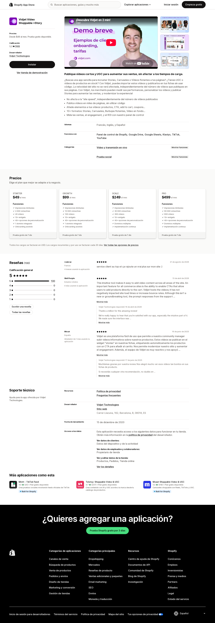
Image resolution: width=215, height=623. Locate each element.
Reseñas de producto (100, 570)
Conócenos (174, 558)
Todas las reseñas (21, 312)
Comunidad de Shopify (140, 570)
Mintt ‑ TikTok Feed (29, 482)
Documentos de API (139, 564)
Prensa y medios (177, 576)
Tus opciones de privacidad (143, 614)
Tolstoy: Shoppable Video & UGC (102, 482)
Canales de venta (58, 558)
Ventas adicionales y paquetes (105, 576)
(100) (17, 46)
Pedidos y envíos (58, 576)
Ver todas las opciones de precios (121, 245)
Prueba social (104, 156)
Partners (172, 581)
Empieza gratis (193, 4)
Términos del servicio (66, 614)
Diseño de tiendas (59, 581)
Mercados (94, 564)
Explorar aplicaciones (136, 4)
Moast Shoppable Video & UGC (168, 482)
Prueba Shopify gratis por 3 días (107, 530)
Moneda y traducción (100, 599)
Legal (171, 593)
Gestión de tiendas (59, 593)
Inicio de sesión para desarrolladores (29, 614)
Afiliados (173, 587)
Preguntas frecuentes (109, 395)
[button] (40, 487)
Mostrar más (102, 302)
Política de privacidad (109, 391)
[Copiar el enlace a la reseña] (73, 262)
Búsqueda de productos (62, 564)
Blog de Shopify (137, 576)
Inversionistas (175, 570)
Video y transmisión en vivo (112, 147)
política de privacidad (141, 434)
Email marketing (97, 581)
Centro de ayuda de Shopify (143, 558)
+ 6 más (174, 60)
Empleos (172, 564)
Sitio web (102, 409)
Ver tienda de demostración (32, 72)
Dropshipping (96, 558)
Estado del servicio (178, 599)
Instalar (32, 64)
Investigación (135, 581)
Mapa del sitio (116, 614)
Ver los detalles (105, 466)
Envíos (92, 593)
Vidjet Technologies (19, 56)
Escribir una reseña (21, 306)
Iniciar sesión (171, 4)
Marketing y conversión (62, 587)
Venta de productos (60, 570)
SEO (91, 587)
